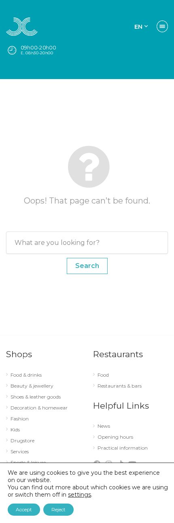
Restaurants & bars (120, 386)
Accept (24, 509)
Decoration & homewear (39, 408)
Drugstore (22, 441)
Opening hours (115, 437)
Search (87, 266)
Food (103, 375)
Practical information (123, 448)
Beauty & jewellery (32, 386)
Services (20, 451)
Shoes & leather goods (36, 397)
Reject (58, 509)
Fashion (20, 419)
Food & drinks (26, 375)
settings (79, 494)
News (104, 426)
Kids (15, 430)
